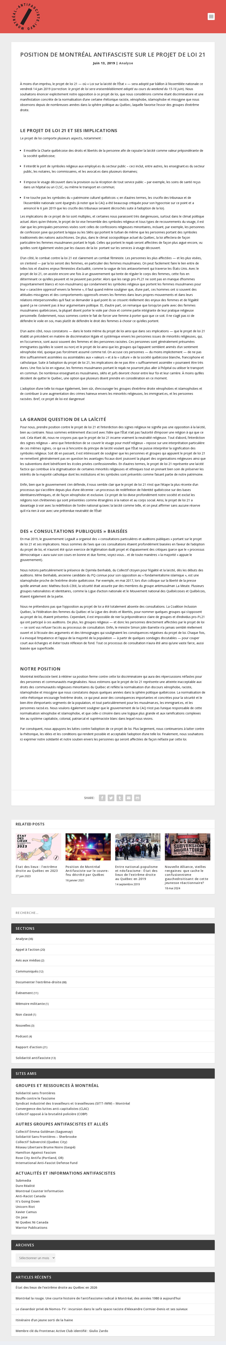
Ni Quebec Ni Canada (32, 1222)
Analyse (126, 63)
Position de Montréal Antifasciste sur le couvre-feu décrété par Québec (87, 871)
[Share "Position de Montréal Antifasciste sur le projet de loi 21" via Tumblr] (119, 797)
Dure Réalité (25, 1186)
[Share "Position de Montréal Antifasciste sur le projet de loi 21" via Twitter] (111, 797)
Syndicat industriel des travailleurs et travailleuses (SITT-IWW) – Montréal (73, 1103)
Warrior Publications (31, 1227)
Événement (24, 993)
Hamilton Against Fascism (36, 1152)
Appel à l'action (28, 949)
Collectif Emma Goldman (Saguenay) (44, 1131)
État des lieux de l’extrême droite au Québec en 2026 (56, 1287)
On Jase (21, 1217)
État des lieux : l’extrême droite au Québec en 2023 (37, 869)
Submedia (23, 1180)
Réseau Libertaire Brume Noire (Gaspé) (45, 1147)
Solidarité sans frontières (35, 1093)
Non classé (24, 1014)
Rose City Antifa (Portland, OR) (39, 1158)
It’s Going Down (28, 1201)
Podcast (22, 1036)
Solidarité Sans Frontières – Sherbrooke (46, 1137)
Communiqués (27, 971)
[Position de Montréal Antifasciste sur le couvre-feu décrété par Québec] (88, 846)
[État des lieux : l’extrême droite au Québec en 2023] (38, 846)
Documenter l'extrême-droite (38, 982)
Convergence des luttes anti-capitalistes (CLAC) (52, 1109)
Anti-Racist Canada (31, 1196)
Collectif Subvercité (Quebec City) (41, 1142)
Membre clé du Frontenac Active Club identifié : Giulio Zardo (62, 1331)
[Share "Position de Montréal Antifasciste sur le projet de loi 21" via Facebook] (102, 797)
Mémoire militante (30, 1004)
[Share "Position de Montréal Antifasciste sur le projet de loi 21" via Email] (128, 797)
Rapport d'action (29, 1047)
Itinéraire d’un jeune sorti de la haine (44, 1320)
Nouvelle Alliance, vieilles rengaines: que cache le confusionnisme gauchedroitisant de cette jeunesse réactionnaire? (186, 875)
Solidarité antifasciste (33, 1058)
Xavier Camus (26, 1212)
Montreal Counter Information (40, 1191)
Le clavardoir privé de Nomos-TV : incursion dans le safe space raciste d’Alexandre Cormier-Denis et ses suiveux (102, 1309)
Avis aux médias (28, 960)
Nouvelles (23, 1025)
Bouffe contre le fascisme (35, 1098)
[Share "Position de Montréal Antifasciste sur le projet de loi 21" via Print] (137, 797)
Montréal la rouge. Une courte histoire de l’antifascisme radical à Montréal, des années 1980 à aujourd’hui (98, 1298)
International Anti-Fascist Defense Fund (46, 1163)
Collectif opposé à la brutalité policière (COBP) (51, 1114)
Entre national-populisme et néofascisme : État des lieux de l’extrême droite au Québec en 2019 (136, 873)
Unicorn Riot (25, 1207)
